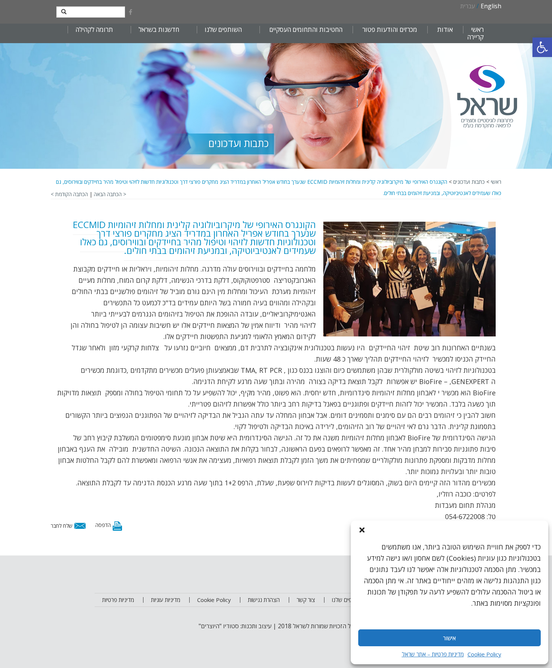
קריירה (475, 37)
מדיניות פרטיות (118, 599)
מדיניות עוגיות (165, 599)
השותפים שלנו (223, 29)
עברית (467, 6)
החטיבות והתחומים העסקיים (305, 29)
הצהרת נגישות (264, 599)
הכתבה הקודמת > (69, 194)
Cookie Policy (484, 654)
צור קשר (306, 599)
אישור (449, 638)
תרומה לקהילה (94, 29)
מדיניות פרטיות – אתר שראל (433, 654)
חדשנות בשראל (159, 29)
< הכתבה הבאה (110, 194)
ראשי (477, 29)
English (491, 6)
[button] (542, 47)
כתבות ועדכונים (469, 181)
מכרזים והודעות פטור (389, 29)
